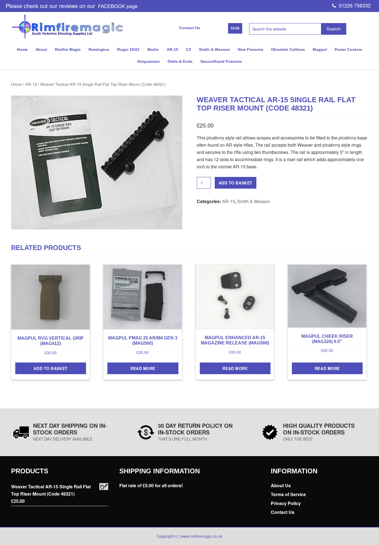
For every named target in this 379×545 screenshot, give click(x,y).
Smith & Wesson (253, 201)
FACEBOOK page (118, 5)
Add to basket (235, 183)
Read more (142, 368)
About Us (281, 485)
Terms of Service (288, 494)
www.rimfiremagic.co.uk (201, 536)
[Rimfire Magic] (70, 37)
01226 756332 (353, 5)
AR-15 (31, 84)
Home (16, 84)
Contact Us (282, 512)
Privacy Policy (286, 503)
